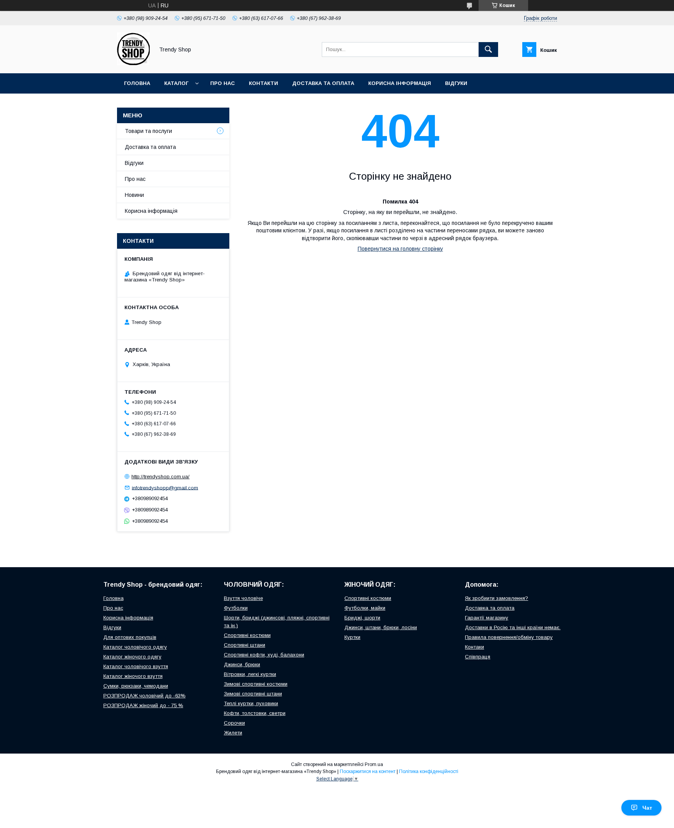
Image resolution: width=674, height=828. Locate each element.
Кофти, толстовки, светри (255, 713)
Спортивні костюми (247, 635)
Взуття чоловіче (243, 598)
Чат (647, 808)
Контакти (263, 83)
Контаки (474, 647)
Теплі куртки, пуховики (251, 703)
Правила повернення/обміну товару (509, 637)
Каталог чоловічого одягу (135, 647)
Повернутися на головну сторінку (400, 249)
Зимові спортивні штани (253, 694)
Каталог (176, 83)
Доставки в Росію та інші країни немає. (512, 627)
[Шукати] (488, 49)
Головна (137, 83)
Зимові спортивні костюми (255, 684)
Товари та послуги (148, 131)
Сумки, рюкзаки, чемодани (135, 686)
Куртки (352, 637)
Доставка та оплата (323, 83)
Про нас (222, 83)
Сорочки (234, 723)
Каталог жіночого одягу (132, 657)
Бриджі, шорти (362, 618)
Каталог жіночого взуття (133, 676)
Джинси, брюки (242, 664)
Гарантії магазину (486, 618)
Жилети (233, 733)
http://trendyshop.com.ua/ (160, 476)
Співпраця (477, 657)
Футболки (236, 608)
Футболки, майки (364, 608)
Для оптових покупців (129, 637)
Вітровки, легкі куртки (250, 674)
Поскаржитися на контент (368, 771)
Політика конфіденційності (428, 771)
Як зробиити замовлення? (496, 598)
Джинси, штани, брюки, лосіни (380, 627)
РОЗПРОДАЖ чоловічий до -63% (144, 696)
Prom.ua (374, 764)
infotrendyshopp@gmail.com (165, 487)
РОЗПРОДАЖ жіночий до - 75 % (143, 705)
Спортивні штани (244, 645)
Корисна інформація (399, 83)
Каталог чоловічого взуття (135, 666)
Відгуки (456, 83)
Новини (134, 195)
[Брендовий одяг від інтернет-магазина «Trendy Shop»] (133, 63)
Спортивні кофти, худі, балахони (264, 655)
